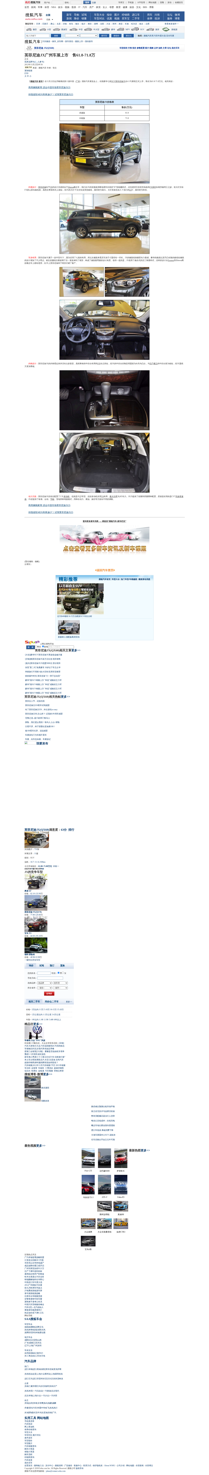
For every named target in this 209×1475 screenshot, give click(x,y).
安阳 (35, 1340)
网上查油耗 (29, 1427)
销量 (84, 18)
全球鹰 (40, 1403)
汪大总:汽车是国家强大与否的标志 (49, 1046)
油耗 (160, 48)
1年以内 (35, 1019)
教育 (118, 7)
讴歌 (43, 1369)
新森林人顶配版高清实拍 (69, 637)
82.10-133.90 (35, 893)
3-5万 (41, 1009)
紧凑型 (64, 29)
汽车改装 (28, 1460)
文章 (165, 48)
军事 (40, 7)
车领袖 (27, 1049)
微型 (35, 29)
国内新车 (89, 41)
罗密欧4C (121, 1171)
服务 (169, 18)
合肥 (147, 24)
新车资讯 (69, 41)
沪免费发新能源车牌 (33, 1290)
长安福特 (45, 1386)
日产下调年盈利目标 (33, 1271)
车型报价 (28, 1440)
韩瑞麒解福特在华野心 (34, 1279)
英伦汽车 (33, 1408)
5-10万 (47, 1009)
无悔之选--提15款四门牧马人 (37, 718)
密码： (68, 2)
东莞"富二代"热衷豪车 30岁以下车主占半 (43, 667)
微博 (177, 14)
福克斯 (38, 1330)
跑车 (157, 29)
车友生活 (28, 1350)
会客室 (34, 1068)
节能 (52, 499)
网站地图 (152, 2)
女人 (105, 7)
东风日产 (53, 1386)
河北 (39, 1343)
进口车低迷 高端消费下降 (102, 1130)
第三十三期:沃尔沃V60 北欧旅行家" (50, 1057)
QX (98, 363)
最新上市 (79, 41)
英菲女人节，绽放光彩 (35, 701)
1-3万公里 (47, 1014)
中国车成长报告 (39, 1054)
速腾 (27, 1332)
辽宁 (27, 1345)
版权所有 (80, 1468)
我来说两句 (34, 62)
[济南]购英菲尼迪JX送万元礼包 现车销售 (43, 659)
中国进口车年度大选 (33, 1282)
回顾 (162, 2)
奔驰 (37, 1332)
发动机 (67, 496)
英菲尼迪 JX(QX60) (44, 48)
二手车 (136, 18)
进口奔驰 (29, 1369)
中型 (81, 29)
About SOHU (109, 1465)
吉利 (31, 1403)
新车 (69, 14)
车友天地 (41, 1356)
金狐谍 (41, 1071)
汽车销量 (28, 1065)
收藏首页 (179, 2)
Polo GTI (88, 1171)
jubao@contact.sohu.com (55, 1471)
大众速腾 (88, 1232)
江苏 (35, 1343)
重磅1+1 (28, 1054)
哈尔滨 (134, 24)
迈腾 (37, 1327)
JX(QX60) (42, 829)
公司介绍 (121, 1465)
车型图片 (28, 1443)
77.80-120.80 (35, 915)
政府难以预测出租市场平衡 (103, 1106)
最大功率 (113, 496)
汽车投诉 (28, 1424)
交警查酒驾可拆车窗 (33, 1299)
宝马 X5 (27, 933)
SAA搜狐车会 (33, 1319)
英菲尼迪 (42, 187)
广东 (27, 1343)
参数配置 (141, 48)
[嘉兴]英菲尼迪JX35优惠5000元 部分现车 (43, 663)
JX (51, 187)
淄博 (96, 24)
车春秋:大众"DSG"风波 (34, 1040)
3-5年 (46, 1019)
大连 (108, 24)
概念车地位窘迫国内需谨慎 (103, 1125)
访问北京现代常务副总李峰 (42, 1049)
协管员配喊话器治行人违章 (103, 1116)
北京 (31, 1340)
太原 (59, 24)
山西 (39, 1340)
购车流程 (28, 1454)
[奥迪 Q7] (35, 882)
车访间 (27, 1068)
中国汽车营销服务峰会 (34, 1304)
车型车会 (28, 1324)
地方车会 (28, 1337)
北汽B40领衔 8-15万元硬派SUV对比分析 (74, 616)
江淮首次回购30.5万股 (34, 1260)
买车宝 (126, 18)
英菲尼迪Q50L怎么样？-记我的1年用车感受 (44, 714)
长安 (47, 1060)
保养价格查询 (30, 1429)
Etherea (71, 187)
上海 (31, 1345)
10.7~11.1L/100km (37, 862)
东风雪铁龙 (58, 1379)
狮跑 (33, 1327)
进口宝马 (29, 1379)
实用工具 (30, 1418)
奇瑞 (27, 1403)
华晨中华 (41, 1408)
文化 (138, 7)
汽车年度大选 (160, 36)
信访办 (27, 1071)
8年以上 (57, 1019)
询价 (42, 869)
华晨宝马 (37, 1386)
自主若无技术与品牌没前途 (103, 1111)
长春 (127, 24)
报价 (109, 14)
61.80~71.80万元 (45, 866)
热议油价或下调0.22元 (34, 1313)
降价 (76, 18)
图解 (151, 48)
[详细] (61, 1043)
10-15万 (53, 1009)
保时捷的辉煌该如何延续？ (46, 1062)
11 (35, 853)
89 (32, 869)
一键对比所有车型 (32, 960)
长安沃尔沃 (48, 1379)
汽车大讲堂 (29, 1046)
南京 (141, 24)
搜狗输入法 (39, 1465)
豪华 (113, 29)
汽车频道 (46, 41)
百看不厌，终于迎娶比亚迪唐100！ (40, 726)
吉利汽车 (60, 1060)
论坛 (169, 14)
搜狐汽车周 (148, 36)
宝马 (41, 1327)
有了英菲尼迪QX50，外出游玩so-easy (41, 709)
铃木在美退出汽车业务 (34, 1277)
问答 (157, 14)
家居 (98, 7)
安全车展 (170, 36)
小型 (49, 29)
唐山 (52, 24)
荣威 (31, 1412)
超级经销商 (29, 1062)
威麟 (54, 1403)
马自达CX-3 (88, 1197)
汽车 (85, 7)
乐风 (43, 1330)
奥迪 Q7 (27, 891)
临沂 (83, 24)
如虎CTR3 (121, 1232)
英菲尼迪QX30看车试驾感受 (37, 705)
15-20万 (60, 1009)
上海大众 (37, 1395)
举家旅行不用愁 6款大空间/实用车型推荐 (42, 672)
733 (35, 849)
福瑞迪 (28, 1327)
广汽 (54, 1412)
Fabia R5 (120, 1197)
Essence (171, 260)
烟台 (77, 24)
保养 (149, 18)
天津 (38, 24)
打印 (26, 73)
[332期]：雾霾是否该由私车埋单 (50, 1051)
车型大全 (99, 14)
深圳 (39, 1345)
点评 (156, 48)
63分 (64, 829)
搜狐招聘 (59, 1465)
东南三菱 (29, 1386)
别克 (27, 1330)
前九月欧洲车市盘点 (33, 1288)
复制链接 (28, 70)
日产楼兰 (153, 363)
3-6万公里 (56, 1014)
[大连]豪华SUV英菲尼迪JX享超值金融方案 (43, 655)
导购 (76, 14)
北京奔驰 (29, 1395)
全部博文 (149, 1465)
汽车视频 (49, 1071)
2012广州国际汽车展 (33, 1285)
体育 (47, 7)
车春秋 (41, 1068)
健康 (125, 7)
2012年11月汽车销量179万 (44, 1065)
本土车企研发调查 (32, 1060)
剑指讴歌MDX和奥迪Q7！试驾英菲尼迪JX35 (50, 94)
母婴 (111, 7)
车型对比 (99, 18)
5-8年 (51, 1019)
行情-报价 (132, 48)
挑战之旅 (35, 1353)
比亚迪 (52, 1060)
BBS (145, 7)
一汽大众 (45, 1395)
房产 (91, 7)
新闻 (33, 7)
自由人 (34, 1356)
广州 (78, 81)
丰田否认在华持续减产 (34, 1263)
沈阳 (102, 24)
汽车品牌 (30, 1361)
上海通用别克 (57, 1374)
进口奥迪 (37, 1369)
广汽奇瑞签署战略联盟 (34, 1257)
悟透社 (34, 1071)
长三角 (28, 1356)
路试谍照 (45, 1088)
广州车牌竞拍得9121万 (34, 1268)
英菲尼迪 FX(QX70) (33, 912)
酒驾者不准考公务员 (33, 1302)
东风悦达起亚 (31, 1374)
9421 (41, 1353)
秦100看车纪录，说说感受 (36, 731)
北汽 (42, 1060)
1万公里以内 (37, 1014)
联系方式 (87, 1465)
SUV (142, 29)
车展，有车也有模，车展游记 (38, 739)
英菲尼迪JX (120, 81)
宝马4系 (88, 1249)
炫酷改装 (45, 1101)
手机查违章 (29, 1421)
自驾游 (28, 1353)
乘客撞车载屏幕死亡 (33, 1310)
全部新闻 (140, 1465)
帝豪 (27, 1408)
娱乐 (60, 7)
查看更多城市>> (172, 24)
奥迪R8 (121, 1214)
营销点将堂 (59, 1071)
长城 (27, 1412)
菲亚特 (32, 1332)
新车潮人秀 (29, 1057)
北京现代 (55, 1391)
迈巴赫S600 (105, 1171)
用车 (149, 14)
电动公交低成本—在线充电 (103, 1121)
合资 (26, 1383)
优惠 (109, 18)
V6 (102, 496)
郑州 (114, 24)
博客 (151, 7)
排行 (71, 829)
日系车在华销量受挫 (33, 1296)
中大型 (96, 29)
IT (79, 7)
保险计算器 (29, 1452)
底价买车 (175, 48)
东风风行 (53, 1408)
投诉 (157, 18)
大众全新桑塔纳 (104, 1232)
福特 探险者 (29, 954)
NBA (53, 7)
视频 (67, 7)
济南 (65, 24)
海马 (46, 1403)
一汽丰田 (53, 1395)
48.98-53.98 (35, 957)
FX (151, 187)
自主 (26, 1400)
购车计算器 (29, 1449)
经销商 (126, 14)
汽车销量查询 (30, 1446)
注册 (94, 2)
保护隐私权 (98, 1465)
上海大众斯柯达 (44, 1374)
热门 (26, 1366)
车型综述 (123, 48)
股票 (74, 7)
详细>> (56, 866)
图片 (117, 14)
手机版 (131, 2)
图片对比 (37, 1435)
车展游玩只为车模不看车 (36, 735)
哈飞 (47, 1408)
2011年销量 (60, 1065)
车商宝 (121, 2)
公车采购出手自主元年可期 (103, 1139)
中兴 (39, 1412)
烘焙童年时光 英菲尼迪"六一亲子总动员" (43, 676)
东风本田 (29, 1391)
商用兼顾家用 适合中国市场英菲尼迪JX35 (49, 87)
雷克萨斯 (57, 1369)
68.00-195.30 (35, 936)
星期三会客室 (30, 1051)
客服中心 (78, 1465)
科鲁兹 (32, 1330)
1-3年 (41, 1019)
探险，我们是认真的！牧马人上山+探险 (42, 722)
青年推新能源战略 (32, 1293)
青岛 (71, 24)
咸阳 (27, 1340)
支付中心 (49, 1465)
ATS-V (104, 1197)
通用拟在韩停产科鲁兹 (34, 1274)
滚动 (169, 2)
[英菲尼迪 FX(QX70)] (35, 903)
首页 (26, 7)
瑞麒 (50, 1403)
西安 (121, 24)
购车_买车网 (57, 41)
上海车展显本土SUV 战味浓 (103, 1135)
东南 (50, 1412)
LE (130, 190)
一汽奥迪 (47, 1391)
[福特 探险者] (35, 945)
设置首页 (28, 1465)
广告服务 (68, 1465)
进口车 (136, 14)
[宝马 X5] (35, 924)
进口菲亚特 (38, 1379)
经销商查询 (29, 1457)
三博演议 (49, 1068)
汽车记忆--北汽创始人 (33, 1307)
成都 (31, 1343)
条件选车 (28, 1438)
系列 (154, 187)
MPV (128, 29)
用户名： (48, 2)
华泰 (35, 1403)
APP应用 (141, 2)
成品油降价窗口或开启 (34, 1266)
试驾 (84, 14)
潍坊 (90, 24)
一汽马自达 (38, 1391)
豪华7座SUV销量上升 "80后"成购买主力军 (43, 680)
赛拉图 (42, 1332)
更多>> (75, 650)
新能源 (174, 29)
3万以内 (35, 1009)
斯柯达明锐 (104, 1214)
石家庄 (45, 24)
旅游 (131, 7)
